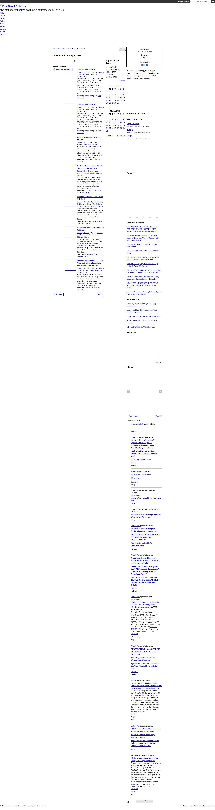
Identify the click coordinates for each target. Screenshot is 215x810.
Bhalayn (134, 765)
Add (123, 49)
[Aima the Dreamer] (157, 350)
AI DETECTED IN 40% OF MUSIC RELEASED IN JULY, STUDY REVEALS (145, 651)
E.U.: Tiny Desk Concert (141, 460)
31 (107, 131)
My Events (81, 48)
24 (107, 103)
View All (122, 80)
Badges (185, 806)
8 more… (134, 482)
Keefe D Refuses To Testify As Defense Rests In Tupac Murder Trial (144, 453)
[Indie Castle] (140, 344)
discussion (152, 509)
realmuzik (134, 680)
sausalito (89, 223)
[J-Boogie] (140, 356)
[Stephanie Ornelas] (157, 338)
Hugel (129, 135)
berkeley (84, 192)
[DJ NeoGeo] (146, 344)
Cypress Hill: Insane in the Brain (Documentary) (144, 316)
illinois (86, 256)
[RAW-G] (129, 356)
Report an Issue (195, 806)
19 (113, 125)
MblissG (140, 424)
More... (144, 801)
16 (124, 97)
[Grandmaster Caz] (151, 344)
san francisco (110, 69)
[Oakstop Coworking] (151, 338)
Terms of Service (209, 806)
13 (115, 97)
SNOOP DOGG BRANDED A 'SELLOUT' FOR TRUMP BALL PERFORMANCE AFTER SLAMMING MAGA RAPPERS (143, 229)
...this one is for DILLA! (86, 69)
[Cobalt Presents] (146, 356)
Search (213, 1)
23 (124, 100)
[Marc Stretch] (135, 350)
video (151, 490)
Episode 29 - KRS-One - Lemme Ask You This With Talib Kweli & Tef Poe (145, 666)
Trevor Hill (88, 159)
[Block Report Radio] (135, 344)
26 (113, 103)
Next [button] (160, 391)
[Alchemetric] (151, 350)
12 (113, 97)
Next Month (120, 136)
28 (118, 103)
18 (110, 100)
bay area (109, 67)
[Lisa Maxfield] (129, 344)
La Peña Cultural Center (93, 190)
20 (115, 125)
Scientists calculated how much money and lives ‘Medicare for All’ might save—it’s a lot (145, 560)
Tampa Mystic (136, 755)
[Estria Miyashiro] (146, 350)
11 (110, 122)
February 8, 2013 (83, 142)
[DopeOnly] (129, 338)
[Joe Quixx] (129, 350)
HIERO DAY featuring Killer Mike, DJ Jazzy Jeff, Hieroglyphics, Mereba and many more (145, 604)
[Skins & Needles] (140, 350)
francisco (80, 98)
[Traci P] (135, 356)
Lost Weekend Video (91, 144)
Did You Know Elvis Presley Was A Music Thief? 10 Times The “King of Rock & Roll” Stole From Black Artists (143, 238)
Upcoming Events (59, 48)
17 (107, 100)
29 (121, 128)
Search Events (75, 61)
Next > (99, 294)
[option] (144, 391)
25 (110, 128)
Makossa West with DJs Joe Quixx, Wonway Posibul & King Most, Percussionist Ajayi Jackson (90, 263)
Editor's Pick (89, 254)
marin (83, 223)
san (99, 96)
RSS (128, 802)
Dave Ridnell (89, 221)
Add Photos (133, 416)
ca (89, 192)
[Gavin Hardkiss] (140, 338)
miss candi (88, 287)
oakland (108, 72)
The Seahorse (97, 204)
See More (134, 634)
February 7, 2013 (83, 72)
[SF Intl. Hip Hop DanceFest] (157, 344)
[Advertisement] (107, 41)
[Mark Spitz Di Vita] (151, 356)
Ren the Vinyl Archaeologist (25, 806)
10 (107, 97)
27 (115, 103)
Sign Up (180, 1)
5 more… (134, 463)
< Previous (58, 294)
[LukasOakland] (146, 338)
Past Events (71, 48)
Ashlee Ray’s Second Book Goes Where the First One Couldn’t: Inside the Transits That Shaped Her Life (146, 685)
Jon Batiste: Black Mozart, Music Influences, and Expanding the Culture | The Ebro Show (145, 743)
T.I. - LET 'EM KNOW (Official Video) (141, 327)
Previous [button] (128, 391)
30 (124, 128)
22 (121, 100)
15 (121, 97)
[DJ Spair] (157, 356)
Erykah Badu (133, 123)
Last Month (110, 136)
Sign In (186, 1)
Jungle (130, 129)
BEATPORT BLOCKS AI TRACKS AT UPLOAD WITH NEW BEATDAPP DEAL (145, 537)
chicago (80, 256)
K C (132, 424)
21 (118, 100)
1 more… (134, 588)
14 (118, 97)
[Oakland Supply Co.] (135, 338)
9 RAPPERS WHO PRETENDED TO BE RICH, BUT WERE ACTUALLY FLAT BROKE (142, 285)
